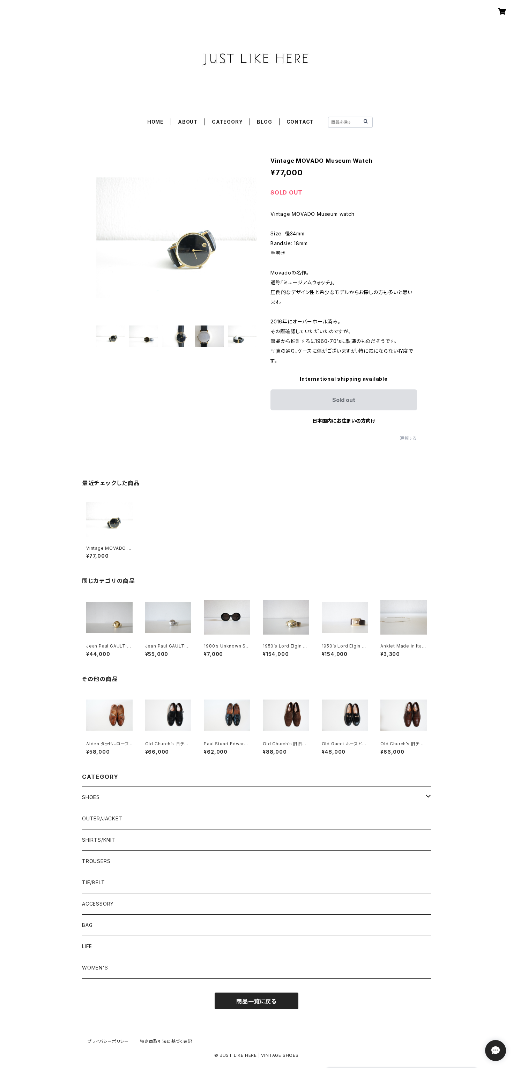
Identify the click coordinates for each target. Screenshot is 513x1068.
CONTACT (300, 122)
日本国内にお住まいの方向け (343, 421)
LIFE (87, 946)
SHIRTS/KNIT (99, 840)
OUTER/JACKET (102, 818)
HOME (155, 122)
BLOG (264, 122)
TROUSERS (96, 861)
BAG (87, 925)
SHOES (91, 797)
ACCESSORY (98, 904)
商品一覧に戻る (256, 1001)
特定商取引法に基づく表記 (166, 1041)
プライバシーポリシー (108, 1041)
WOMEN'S (95, 968)
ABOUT (188, 122)
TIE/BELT (93, 882)
